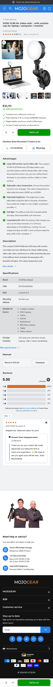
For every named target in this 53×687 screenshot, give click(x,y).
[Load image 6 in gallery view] (41, 96)
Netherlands (12, 648)
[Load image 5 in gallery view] (34, 96)
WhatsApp (40, 148)
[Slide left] (7, 65)
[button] (5, 8)
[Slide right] (45, 65)
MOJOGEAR (29, 672)
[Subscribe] (45, 630)
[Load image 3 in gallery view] (20, 96)
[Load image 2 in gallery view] (13, 96)
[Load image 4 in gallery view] (27, 96)
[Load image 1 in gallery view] (6, 96)
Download (40, 362)
